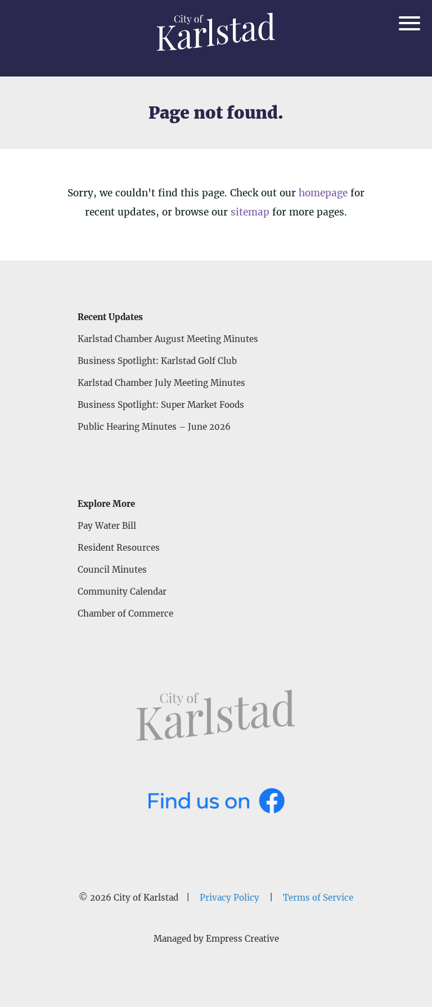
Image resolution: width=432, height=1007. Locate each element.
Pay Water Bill (107, 525)
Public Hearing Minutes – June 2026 (154, 426)
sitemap (250, 212)
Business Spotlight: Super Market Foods (161, 404)
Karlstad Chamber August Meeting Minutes (168, 339)
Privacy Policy (229, 897)
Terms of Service (318, 897)
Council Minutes (112, 569)
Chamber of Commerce (125, 613)
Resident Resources (119, 547)
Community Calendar (122, 591)
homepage (323, 193)
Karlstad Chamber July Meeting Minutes (161, 382)
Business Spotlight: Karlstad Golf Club (157, 361)
